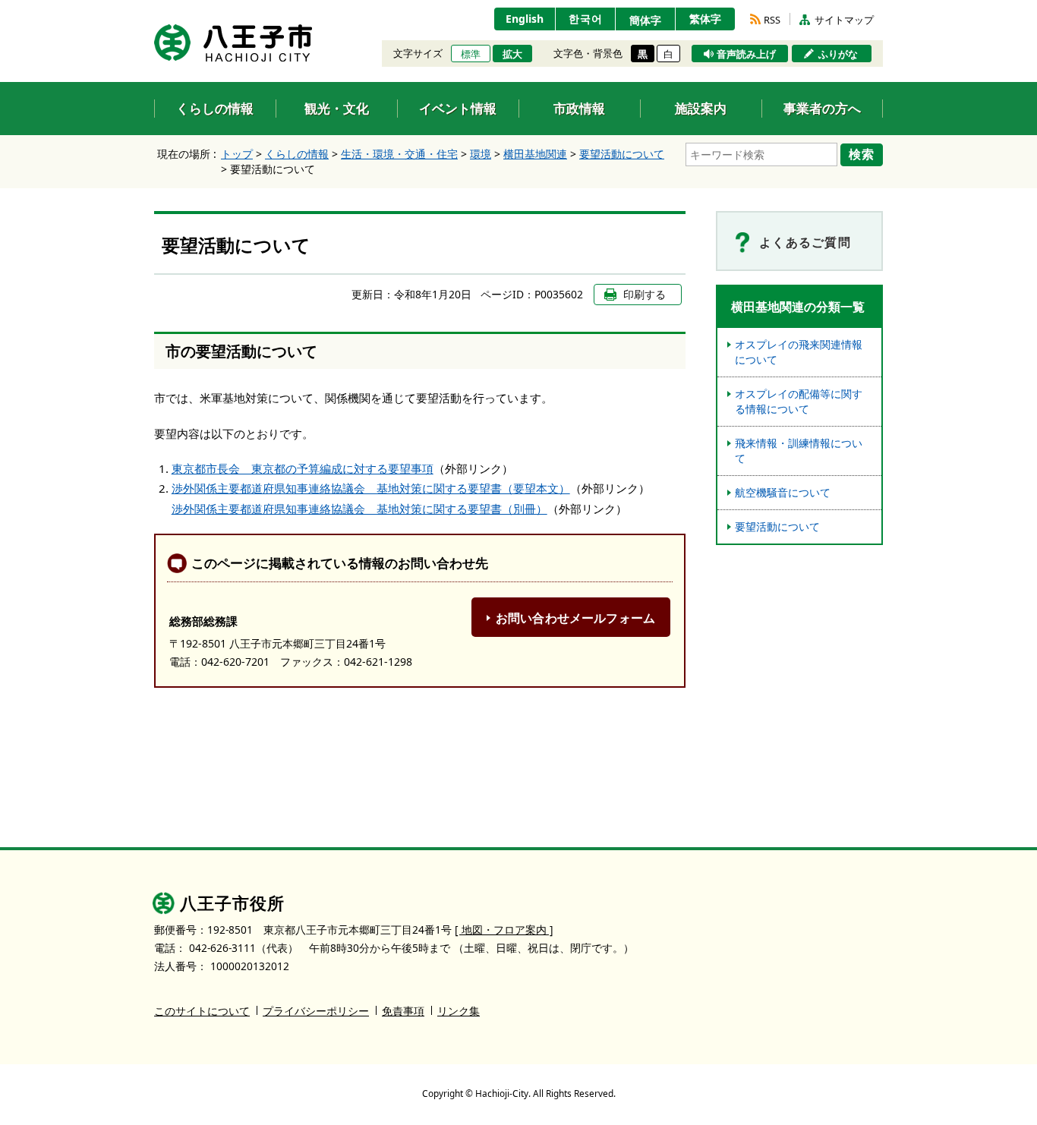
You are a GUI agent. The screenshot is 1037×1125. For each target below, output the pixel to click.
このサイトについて (202, 1011)
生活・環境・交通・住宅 (399, 154)
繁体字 (705, 18)
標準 (471, 54)
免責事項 (403, 1011)
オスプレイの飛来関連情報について (798, 352)
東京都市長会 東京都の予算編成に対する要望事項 (302, 468)
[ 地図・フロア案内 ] (504, 929)
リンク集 (458, 1011)
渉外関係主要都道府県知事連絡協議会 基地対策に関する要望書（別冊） (359, 508)
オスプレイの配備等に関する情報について (798, 401)
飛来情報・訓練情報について (798, 450)
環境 (480, 154)
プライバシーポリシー (316, 1011)
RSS (772, 20)
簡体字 (645, 20)
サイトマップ (844, 20)
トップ (237, 154)
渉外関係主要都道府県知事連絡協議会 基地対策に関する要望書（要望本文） (371, 488)
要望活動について (621, 154)
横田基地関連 (535, 154)
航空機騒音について (783, 492)
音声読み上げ (746, 54)
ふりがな (838, 54)
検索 (862, 154)
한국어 (586, 18)
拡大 (512, 54)
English (525, 18)
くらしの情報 (297, 154)
